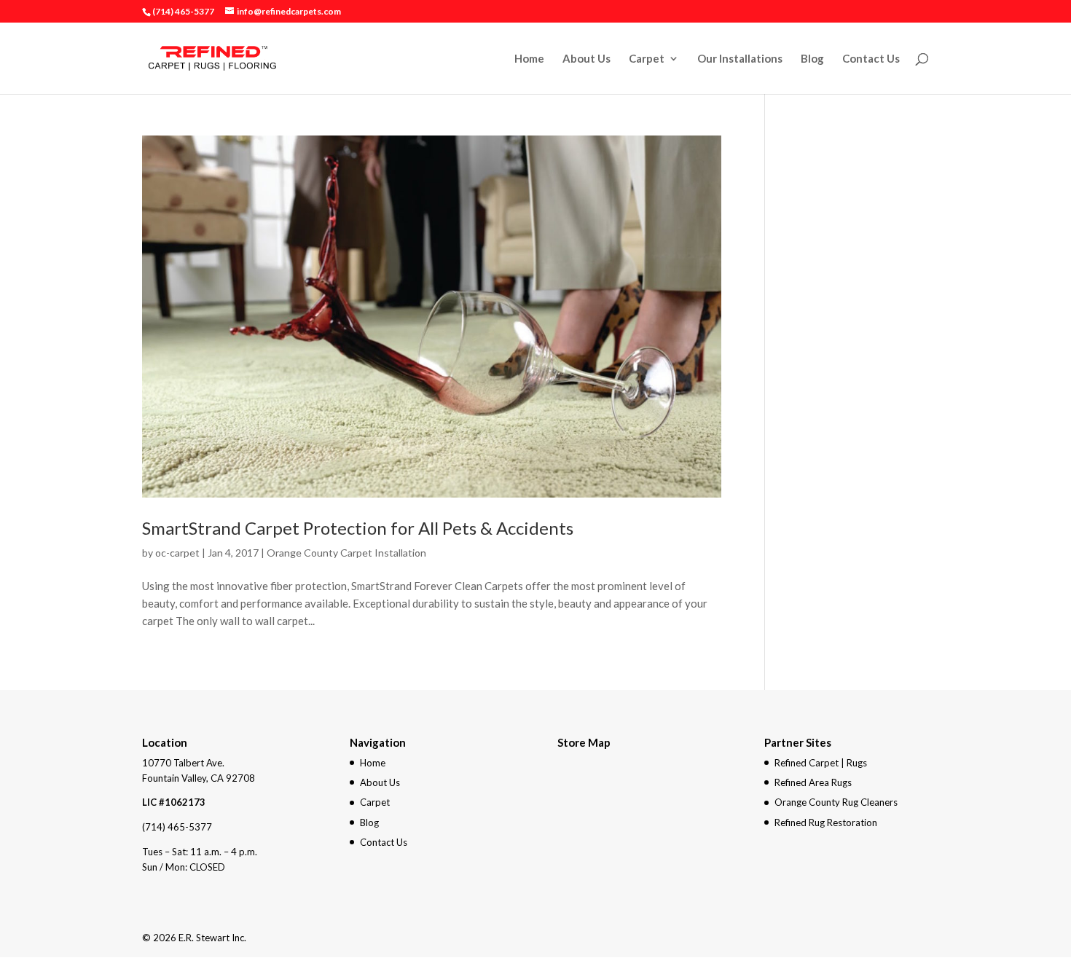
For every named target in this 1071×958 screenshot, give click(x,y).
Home (529, 59)
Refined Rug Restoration (825, 822)
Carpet (646, 59)
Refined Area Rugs (813, 782)
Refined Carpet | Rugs (820, 763)
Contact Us (871, 59)
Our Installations (739, 59)
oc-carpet (177, 552)
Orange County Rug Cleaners (836, 802)
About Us (586, 59)
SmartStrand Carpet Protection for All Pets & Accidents (357, 527)
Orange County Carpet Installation (346, 552)
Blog (812, 59)
